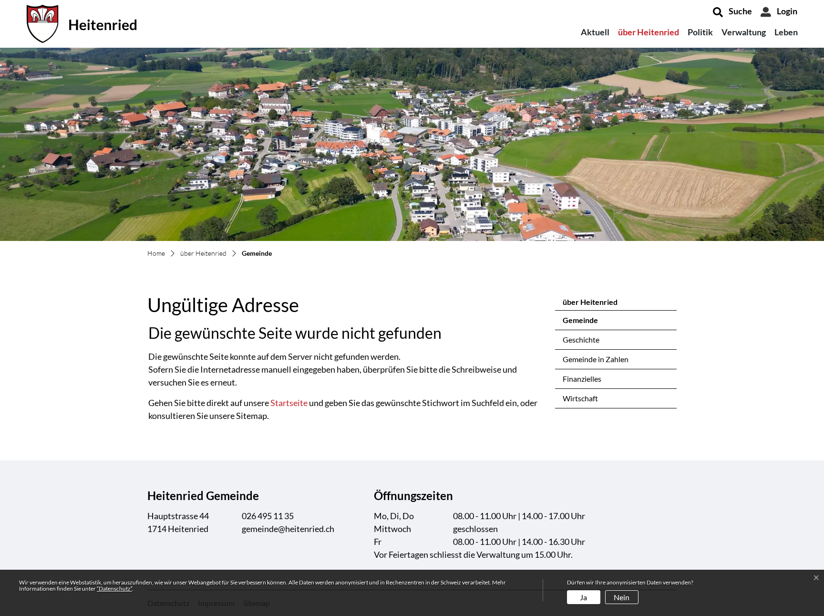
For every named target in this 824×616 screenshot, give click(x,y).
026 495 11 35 (268, 516)
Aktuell (595, 32)
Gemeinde (588, 322)
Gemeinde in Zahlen (595, 359)
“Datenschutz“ (114, 588)
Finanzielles (582, 378)
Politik (700, 32)
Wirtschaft (580, 398)
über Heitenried (648, 32)
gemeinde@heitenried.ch (288, 528)
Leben (786, 32)
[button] (732, 12)
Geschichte (581, 339)
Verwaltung (743, 32)
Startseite (289, 402)
